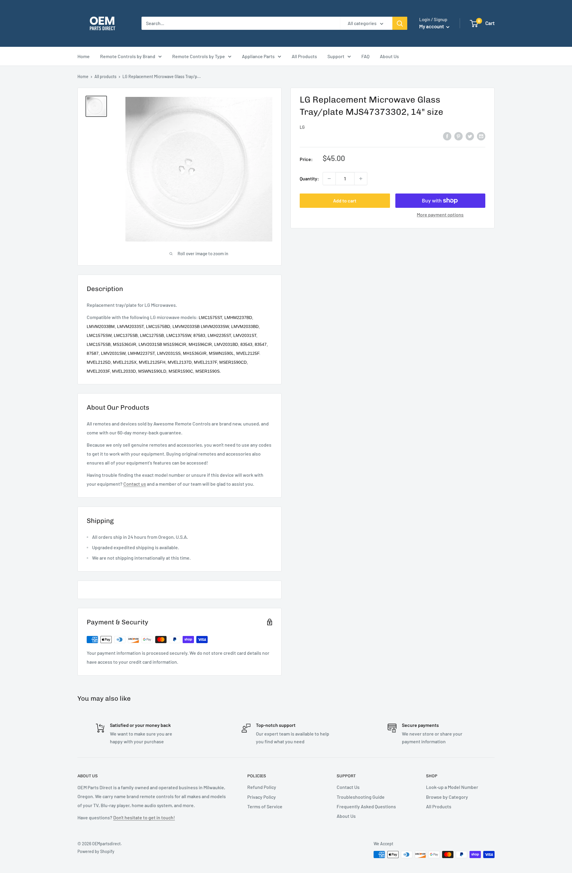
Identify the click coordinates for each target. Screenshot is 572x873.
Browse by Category (447, 797)
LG (302, 127)
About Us (389, 56)
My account (432, 26)
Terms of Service (264, 806)
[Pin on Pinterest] (458, 135)
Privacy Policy (261, 797)
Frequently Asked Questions (366, 806)
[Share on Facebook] (447, 135)
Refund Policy (261, 787)
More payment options (440, 214)
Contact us (134, 484)
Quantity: (309, 178)
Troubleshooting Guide (361, 797)
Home (83, 56)
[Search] (399, 23)
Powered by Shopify (95, 851)
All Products (304, 56)
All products (105, 76)
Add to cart (344, 200)
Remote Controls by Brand (127, 56)
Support (335, 56)
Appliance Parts (258, 56)
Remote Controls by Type (198, 56)
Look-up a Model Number (452, 787)
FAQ (365, 56)
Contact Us (348, 787)
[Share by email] (481, 135)
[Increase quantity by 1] (361, 178)
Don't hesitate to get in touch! (144, 817)
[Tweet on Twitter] (470, 135)
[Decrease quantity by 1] (329, 178)
